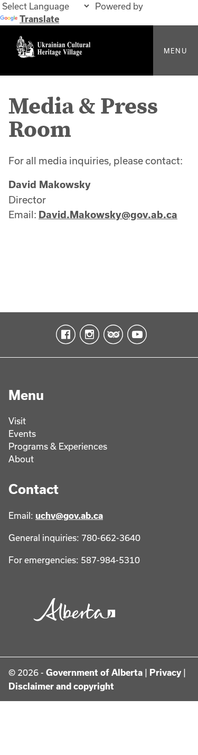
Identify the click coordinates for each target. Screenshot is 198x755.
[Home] (99, 50)
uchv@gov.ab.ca (69, 515)
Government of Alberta (94, 672)
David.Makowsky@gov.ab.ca (108, 214)
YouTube (135, 334)
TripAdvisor (111, 334)
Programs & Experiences (57, 446)
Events (22, 433)
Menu (175, 50)
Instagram (87, 334)
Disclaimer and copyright (61, 686)
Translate (39, 19)
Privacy (165, 672)
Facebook (64, 334)
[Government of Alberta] (71, 624)
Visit (17, 421)
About (21, 459)
